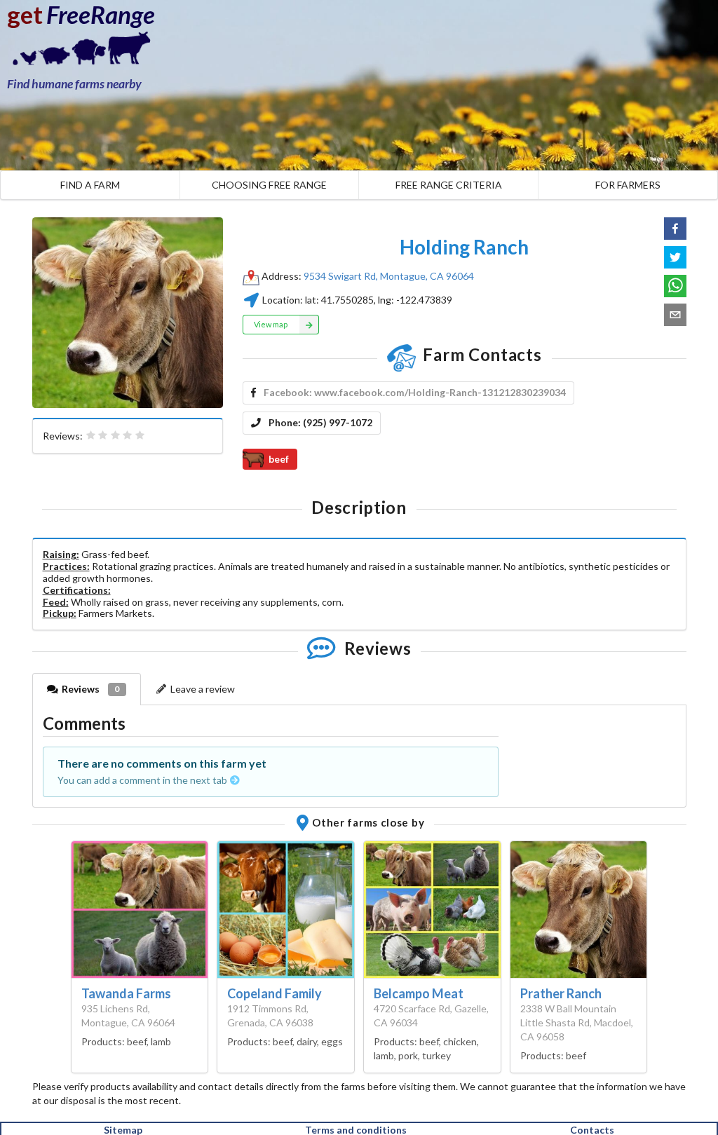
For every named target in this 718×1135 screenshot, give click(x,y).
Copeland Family (274, 993)
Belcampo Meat (418, 993)
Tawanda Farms (126, 993)
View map (270, 324)
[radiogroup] (116, 435)
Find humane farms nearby (74, 83)
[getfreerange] (77, 52)
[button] (675, 228)
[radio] (91, 435)
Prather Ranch (561, 993)
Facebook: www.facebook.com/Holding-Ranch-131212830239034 (415, 392)
